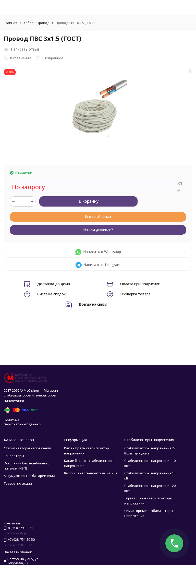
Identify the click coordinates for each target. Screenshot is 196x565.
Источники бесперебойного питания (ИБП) (27, 466)
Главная (10, 22)
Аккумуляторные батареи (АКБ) (29, 475)
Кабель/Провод (36, 22)
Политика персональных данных (22, 422)
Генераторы (14, 455)
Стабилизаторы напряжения (27, 448)
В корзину (89, 201)
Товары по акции (18, 483)
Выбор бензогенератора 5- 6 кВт (90, 473)
